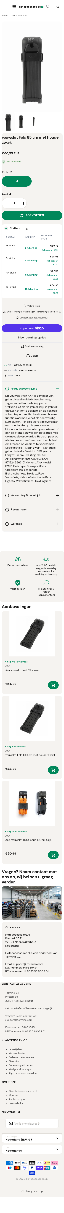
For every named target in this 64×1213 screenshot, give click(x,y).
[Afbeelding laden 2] (21, 121)
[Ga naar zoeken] (48, 7)
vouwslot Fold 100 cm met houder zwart (30, 755)
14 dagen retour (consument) (34, 317)
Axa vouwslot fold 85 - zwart (23, 670)
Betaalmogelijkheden (21, 1065)
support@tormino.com (19, 1019)
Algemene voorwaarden (23, 1073)
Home (5, 15)
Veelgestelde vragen (20, 1069)
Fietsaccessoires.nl (37, 1178)
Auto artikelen (19, 15)
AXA (17, 375)
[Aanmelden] (54, 1123)
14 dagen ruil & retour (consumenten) (46, 591)
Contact (14, 1095)
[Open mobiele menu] (14, 7)
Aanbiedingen (17, 1099)
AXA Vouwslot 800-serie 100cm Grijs (28, 840)
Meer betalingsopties (32, 337)
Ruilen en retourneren (21, 1057)
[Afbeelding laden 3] (33, 121)
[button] (58, 7)
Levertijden (15, 1049)
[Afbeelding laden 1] (8, 121)
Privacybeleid (16, 1103)
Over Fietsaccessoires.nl (23, 1091)
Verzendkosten (17, 1053)
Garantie (14, 1061)
